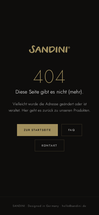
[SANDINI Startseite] (49, 49)
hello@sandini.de (74, 206)
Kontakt (49, 145)
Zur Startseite (37, 130)
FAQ (71, 130)
